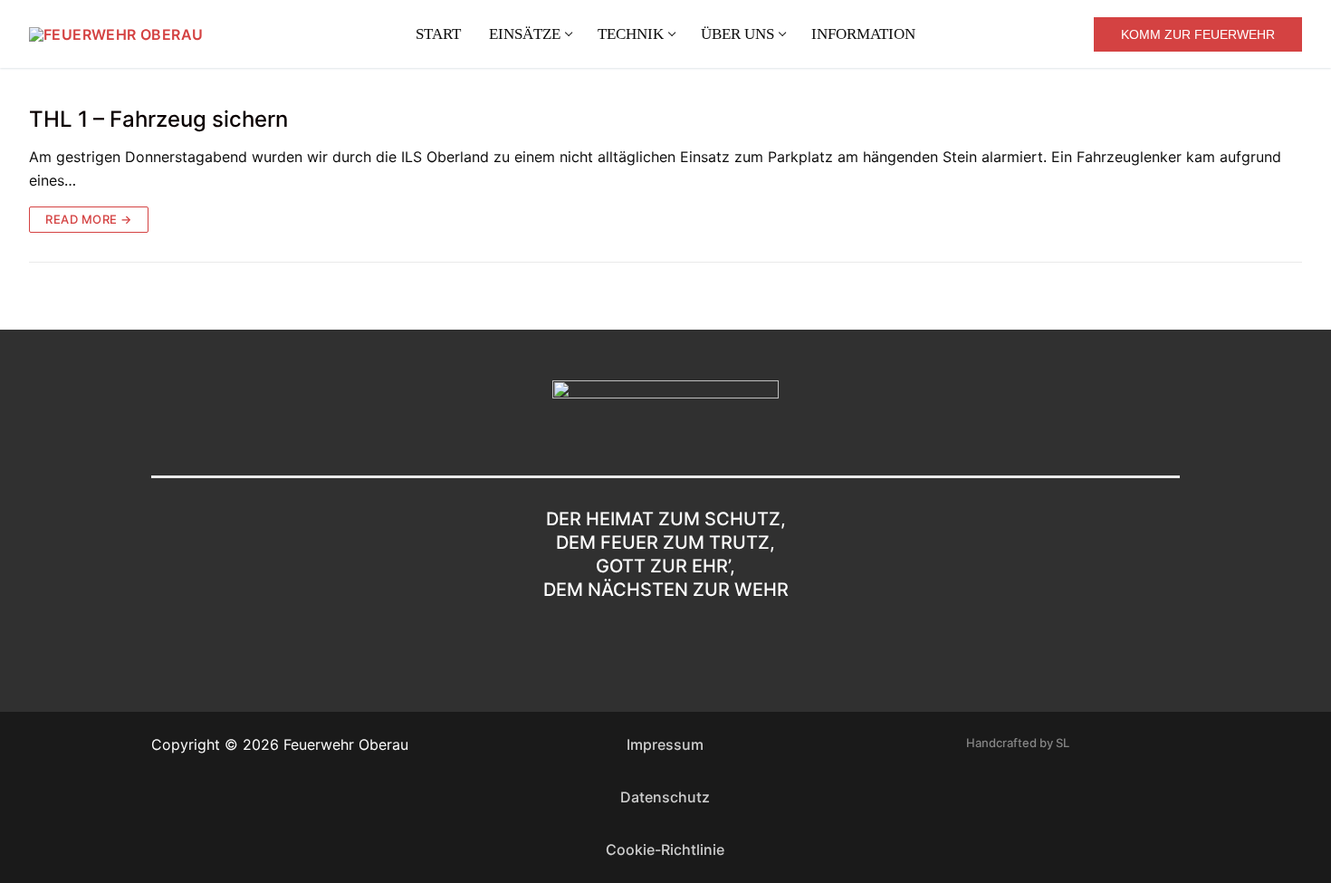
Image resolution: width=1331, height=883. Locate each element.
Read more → (88, 219)
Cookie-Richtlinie (665, 849)
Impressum (665, 744)
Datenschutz (665, 797)
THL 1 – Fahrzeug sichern (158, 119)
